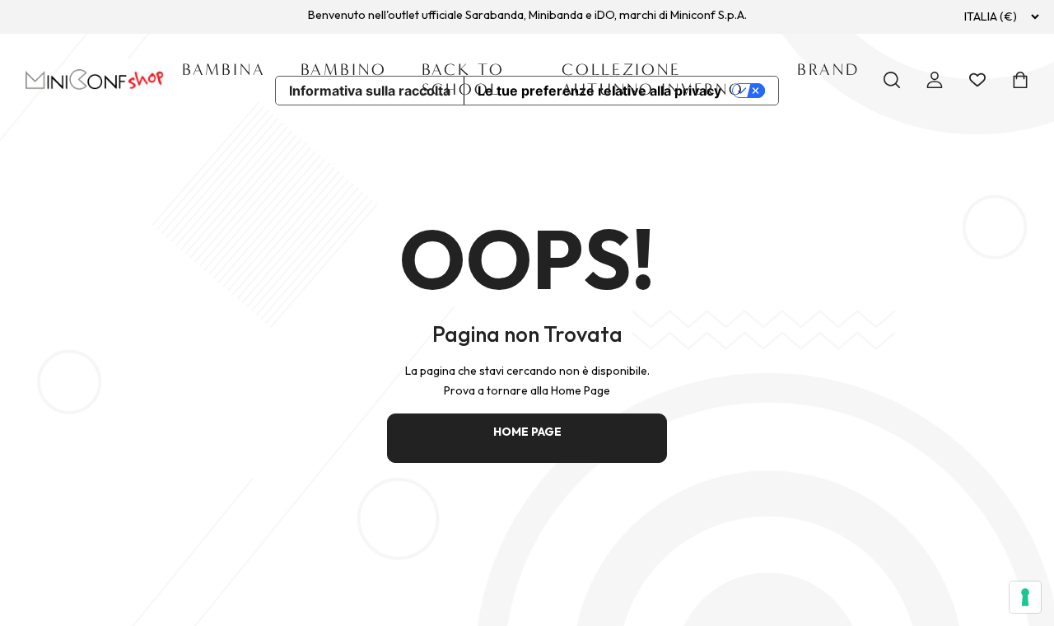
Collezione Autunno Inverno (653, 79)
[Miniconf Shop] (95, 79)
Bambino (344, 69)
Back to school (463, 79)
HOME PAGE (527, 431)
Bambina (224, 69)
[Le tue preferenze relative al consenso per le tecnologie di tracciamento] (1025, 597)
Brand (828, 69)
